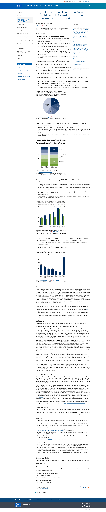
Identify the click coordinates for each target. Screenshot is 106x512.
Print (37, 21)
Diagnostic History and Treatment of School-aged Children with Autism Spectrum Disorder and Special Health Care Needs (24, 19)
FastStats (20, 73)
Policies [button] (39, 500)
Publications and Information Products (24, 11)
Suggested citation (77, 69)
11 (41, 325)
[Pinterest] (85, 506)
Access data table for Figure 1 (49, 117)
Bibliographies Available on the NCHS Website (24, 47)
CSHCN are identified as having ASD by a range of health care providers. (80, 38)
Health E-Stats (20, 24)
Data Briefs (19, 15)
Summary (75, 56)
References (75, 67)
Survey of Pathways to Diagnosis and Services (74, 403)
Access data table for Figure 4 (49, 280)
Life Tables (19, 30)
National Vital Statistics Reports (24, 38)
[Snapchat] (87, 506)
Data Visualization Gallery (23, 70)
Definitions (75, 59)
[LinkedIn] (90, 503)
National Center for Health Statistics (41, 6)
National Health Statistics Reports (22, 34)
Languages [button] (50, 500)
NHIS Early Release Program (24, 76)
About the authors (77, 64)
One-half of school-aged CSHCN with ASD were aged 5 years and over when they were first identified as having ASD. (80, 31)
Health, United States (22, 27)
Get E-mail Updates (22, 67)
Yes (36, 495)
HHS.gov (85, 509)
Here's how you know (86, 1)
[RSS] (90, 506)
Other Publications (21, 43)
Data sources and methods (79, 61)
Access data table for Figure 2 (49, 172)
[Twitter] (85, 503)
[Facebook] (82, 503)
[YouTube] (82, 506)
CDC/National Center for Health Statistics (46, 488)
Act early (50, 439)
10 (87, 317)
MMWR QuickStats (22, 79)
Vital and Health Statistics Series (24, 40)
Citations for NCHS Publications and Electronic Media (24, 52)
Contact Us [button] (18, 500)
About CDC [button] (29, 500)
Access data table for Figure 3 (49, 231)
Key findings (76, 27)
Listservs (19, 58)
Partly (40, 495)
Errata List (19, 55)
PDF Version (38, 26)
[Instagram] (87, 503)
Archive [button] (60, 500)
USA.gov (89, 509)
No (44, 495)
